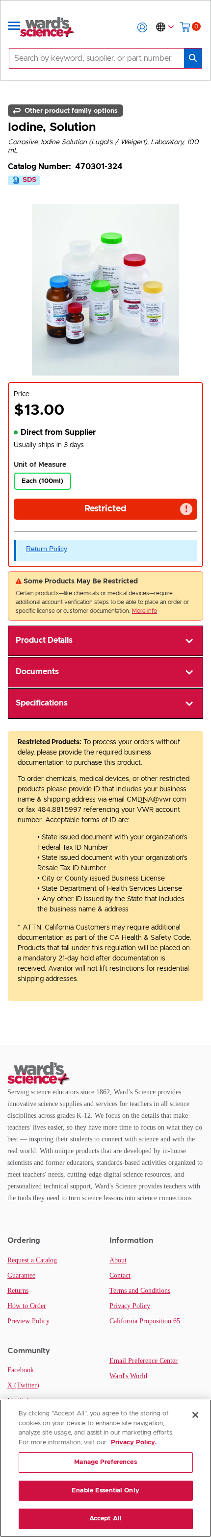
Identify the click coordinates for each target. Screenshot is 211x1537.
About (118, 1260)
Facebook (20, 1370)
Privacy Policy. (134, 1442)
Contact (120, 1275)
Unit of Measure (40, 464)
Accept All (105, 1518)
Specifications (42, 703)
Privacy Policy (129, 1306)
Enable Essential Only (105, 1490)
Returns (17, 1290)
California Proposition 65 (144, 1321)
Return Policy (46, 549)
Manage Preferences (105, 1462)
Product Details (44, 640)
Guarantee (21, 1275)
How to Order (26, 1306)
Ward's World (128, 1376)
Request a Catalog (32, 1260)
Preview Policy (28, 1321)
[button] (142, 27)
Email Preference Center (143, 1360)
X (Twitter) (23, 1385)
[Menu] (14, 27)
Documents (37, 672)
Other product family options (70, 110)
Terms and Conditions (139, 1290)
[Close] (195, 1415)
